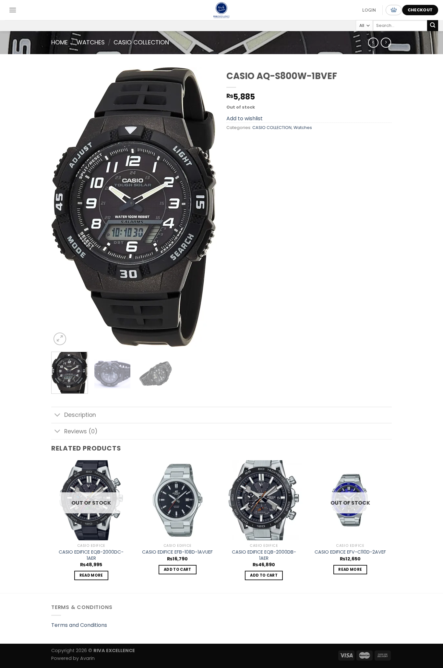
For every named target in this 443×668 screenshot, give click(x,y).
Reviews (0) (81, 431)
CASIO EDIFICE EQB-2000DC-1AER (91, 555)
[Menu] (12, 10)
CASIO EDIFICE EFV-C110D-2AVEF (350, 552)
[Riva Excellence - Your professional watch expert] (221, 10)
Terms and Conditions (79, 625)
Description (80, 415)
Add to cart (177, 569)
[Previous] (62, 207)
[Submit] (432, 25)
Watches (91, 42)
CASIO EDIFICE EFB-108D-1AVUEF (177, 552)
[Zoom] (60, 339)
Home (59, 42)
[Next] (205, 207)
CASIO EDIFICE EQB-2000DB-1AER (264, 555)
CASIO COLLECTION (141, 42)
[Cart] (394, 10)
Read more (91, 575)
